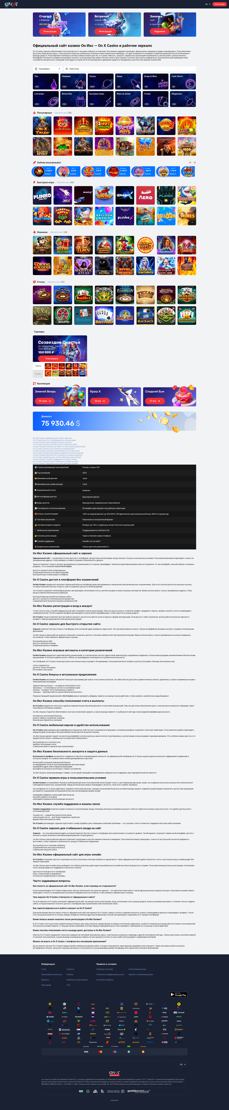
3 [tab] (114, 34)
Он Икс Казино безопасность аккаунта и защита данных (57, 455)
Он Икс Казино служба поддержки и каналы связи (55, 459)
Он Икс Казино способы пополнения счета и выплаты (56, 451)
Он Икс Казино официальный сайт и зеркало (52, 438)
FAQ (68, 985)
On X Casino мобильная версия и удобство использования (58, 453)
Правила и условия (104, 969)
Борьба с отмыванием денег (141, 974)
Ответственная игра (137, 969)
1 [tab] (109, 34)
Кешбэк (70, 974)
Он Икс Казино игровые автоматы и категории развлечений (59, 447)
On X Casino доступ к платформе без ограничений (54, 440)
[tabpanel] (59, 24)
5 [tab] (118, 34)
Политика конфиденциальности (110, 974)
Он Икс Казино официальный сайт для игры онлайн (55, 463)
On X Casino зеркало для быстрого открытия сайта (55, 444)
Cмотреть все (64, 182)
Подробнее (159, 31)
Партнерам (46, 985)
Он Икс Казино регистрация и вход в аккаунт (52, 442)
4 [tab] (116, 34)
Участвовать (51, 358)
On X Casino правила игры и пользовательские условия (57, 457)
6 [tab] (120, 34)
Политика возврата (105, 980)
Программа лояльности (51, 974)
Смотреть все (62, 113)
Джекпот (45, 980)
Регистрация (219, 4)
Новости (70, 969)
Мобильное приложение (77, 980)
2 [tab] (112, 34)
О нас (43, 969)
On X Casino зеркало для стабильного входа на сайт (55, 461)
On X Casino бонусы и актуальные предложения (53, 449)
